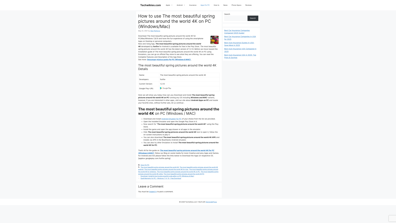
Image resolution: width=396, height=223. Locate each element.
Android (180, 5)
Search (227, 14)
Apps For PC (205, 5)
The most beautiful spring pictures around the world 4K (160, 167)
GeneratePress (211, 202)
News (225, 5)
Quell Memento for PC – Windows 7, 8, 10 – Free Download (161, 178)
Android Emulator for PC (171, 119)
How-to (216, 5)
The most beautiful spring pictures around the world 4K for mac (166, 169)
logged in (153, 192)
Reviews (248, 5)
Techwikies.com (150, 5)
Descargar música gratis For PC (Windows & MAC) (169, 60)
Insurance (192, 5)
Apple (168, 5)
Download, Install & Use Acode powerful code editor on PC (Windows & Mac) (167, 176)
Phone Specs (236, 5)
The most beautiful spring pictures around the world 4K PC (184, 174)
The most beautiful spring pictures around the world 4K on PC (178, 172)
